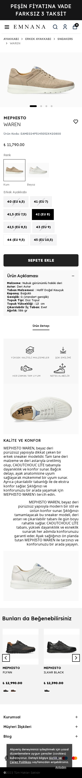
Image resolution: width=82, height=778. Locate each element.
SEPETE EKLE (41, 260)
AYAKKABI (11, 39)
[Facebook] (6, 758)
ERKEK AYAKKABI (38, 39)
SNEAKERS (65, 39)
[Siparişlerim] (65, 27)
